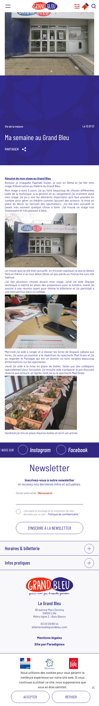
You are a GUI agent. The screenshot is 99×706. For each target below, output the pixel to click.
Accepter (30, 696)
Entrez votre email (34, 493)
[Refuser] (93, 687)
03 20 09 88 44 (50, 624)
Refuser (71, 696)
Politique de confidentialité (63, 514)
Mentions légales (49, 638)
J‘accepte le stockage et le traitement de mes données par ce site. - (52, 512)
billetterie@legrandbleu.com (49, 627)
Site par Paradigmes (50, 644)
